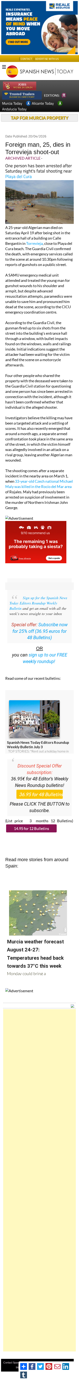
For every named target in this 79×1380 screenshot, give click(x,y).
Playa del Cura (18, 176)
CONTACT (26, 59)
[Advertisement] (39, 1180)
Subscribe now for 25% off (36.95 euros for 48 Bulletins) (40, 631)
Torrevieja (34, 243)
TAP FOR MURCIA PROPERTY (39, 117)
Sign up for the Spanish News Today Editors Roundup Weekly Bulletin (38, 603)
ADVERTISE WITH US (47, 59)
